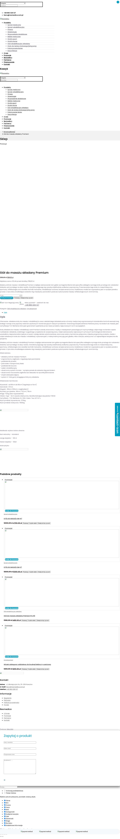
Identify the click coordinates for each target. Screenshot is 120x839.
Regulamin (7, 698)
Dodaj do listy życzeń (27, 298)
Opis (5, 312)
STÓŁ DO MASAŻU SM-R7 (13, 519)
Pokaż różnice (11, 793)
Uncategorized (32, 308)
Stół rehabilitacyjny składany (16, 308)
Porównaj (16, 298)
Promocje (7, 716)
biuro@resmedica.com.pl (15, 687)
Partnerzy (7, 718)
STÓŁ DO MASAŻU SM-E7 (13, 567)
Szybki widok (33, 523)
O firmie (7, 713)
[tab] (62, 312)
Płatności (7, 700)
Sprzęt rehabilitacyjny (10, 514)
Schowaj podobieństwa (14, 791)
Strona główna (9, 132)
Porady (6, 705)
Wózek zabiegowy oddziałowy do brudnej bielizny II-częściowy (27, 664)
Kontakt (7, 720)
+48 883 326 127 (32, 305)
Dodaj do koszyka (7, 298)
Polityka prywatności (11, 703)
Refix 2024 (10, 729)
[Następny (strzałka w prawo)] (2, 836)
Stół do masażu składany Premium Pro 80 (19, 616)
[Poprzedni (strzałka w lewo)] (1, 836)
